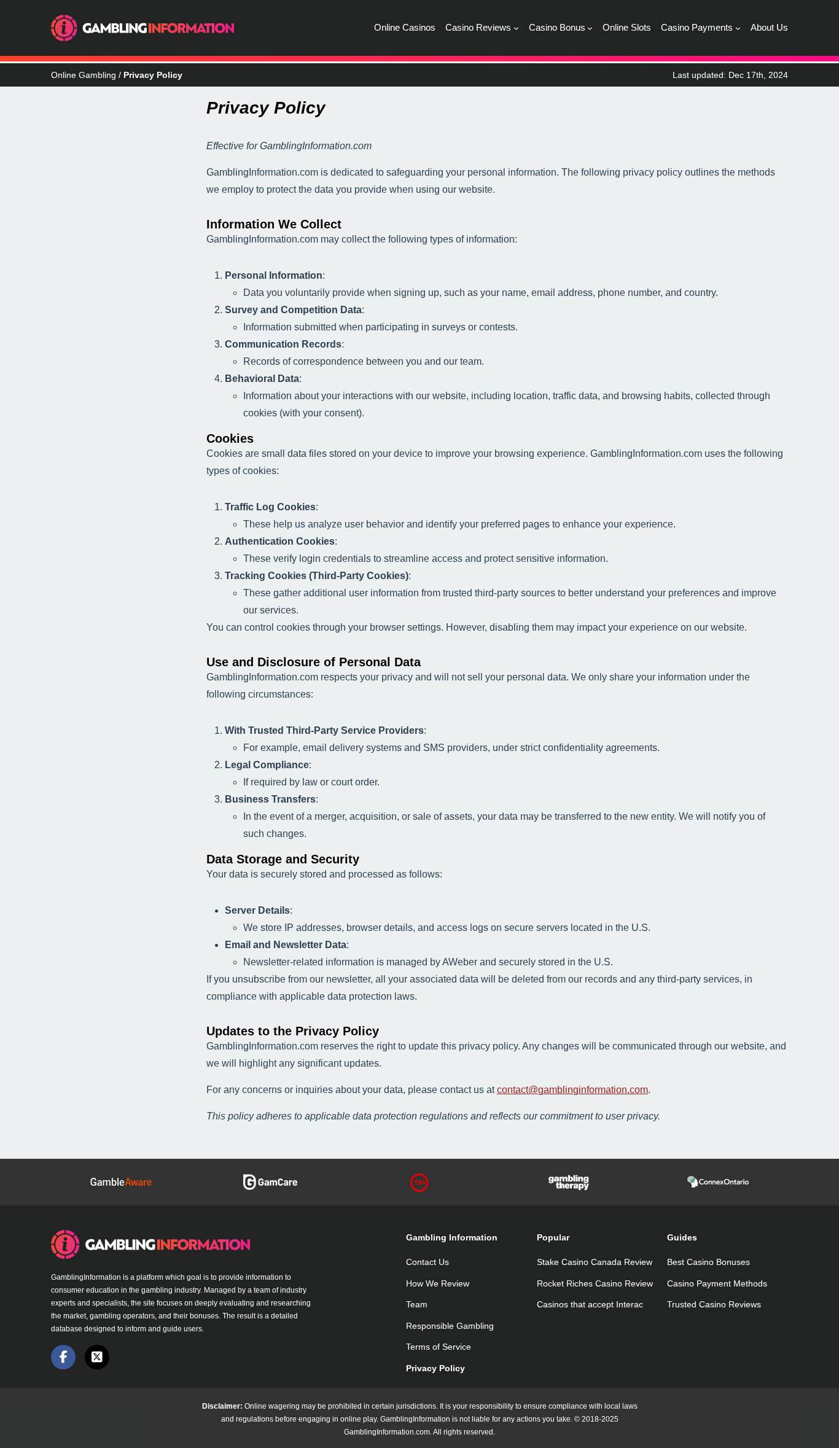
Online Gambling (83, 75)
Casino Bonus (557, 27)
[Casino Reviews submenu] (516, 28)
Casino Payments (697, 27)
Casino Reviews (478, 27)
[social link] (63, 1357)
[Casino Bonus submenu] (590, 28)
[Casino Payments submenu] (738, 28)
